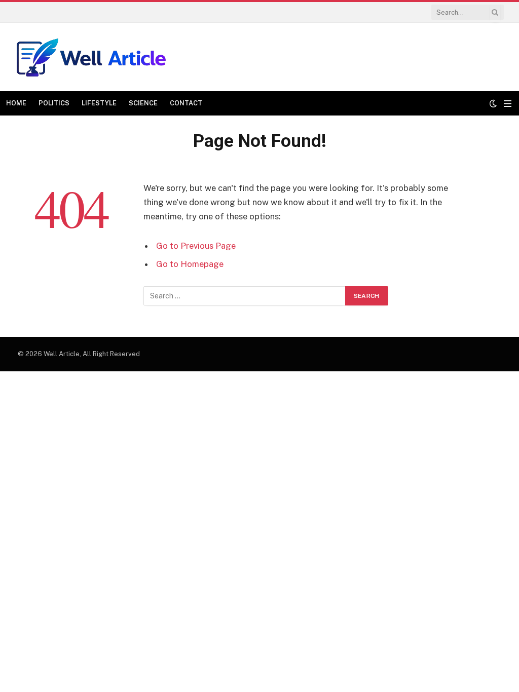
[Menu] (507, 103)
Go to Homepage (190, 264)
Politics (54, 103)
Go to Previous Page (196, 246)
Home (16, 103)
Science (143, 103)
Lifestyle (99, 103)
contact (186, 103)
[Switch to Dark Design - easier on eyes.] (493, 103)
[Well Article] (91, 57)
